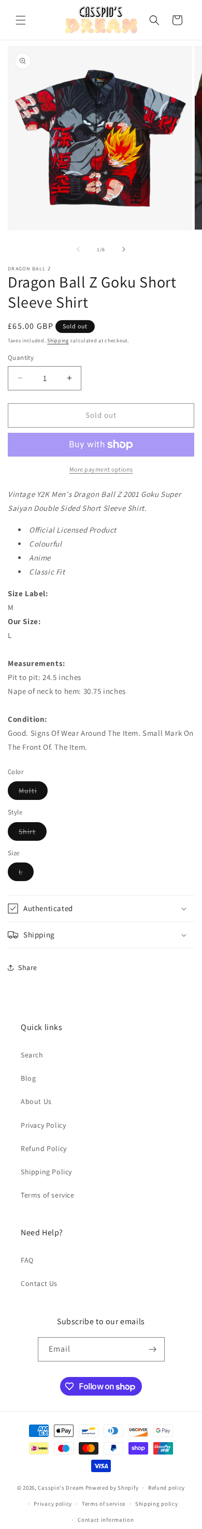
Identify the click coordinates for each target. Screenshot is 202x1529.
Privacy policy (53, 1503)
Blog (28, 1078)
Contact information (106, 1519)
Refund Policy (44, 1148)
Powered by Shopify (112, 1487)
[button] (20, 20)
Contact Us (39, 1283)
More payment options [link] (101, 469)
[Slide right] (123, 249)
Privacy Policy (43, 1125)
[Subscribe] (152, 1349)
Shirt (33, 833)
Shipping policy (156, 1503)
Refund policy (166, 1487)
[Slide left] (78, 249)
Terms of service (48, 1195)
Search (32, 1054)
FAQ (27, 1260)
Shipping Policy (46, 1171)
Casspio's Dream (61, 1487)
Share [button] (27, 967)
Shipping (58, 340)
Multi (33, 792)
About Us (36, 1101)
